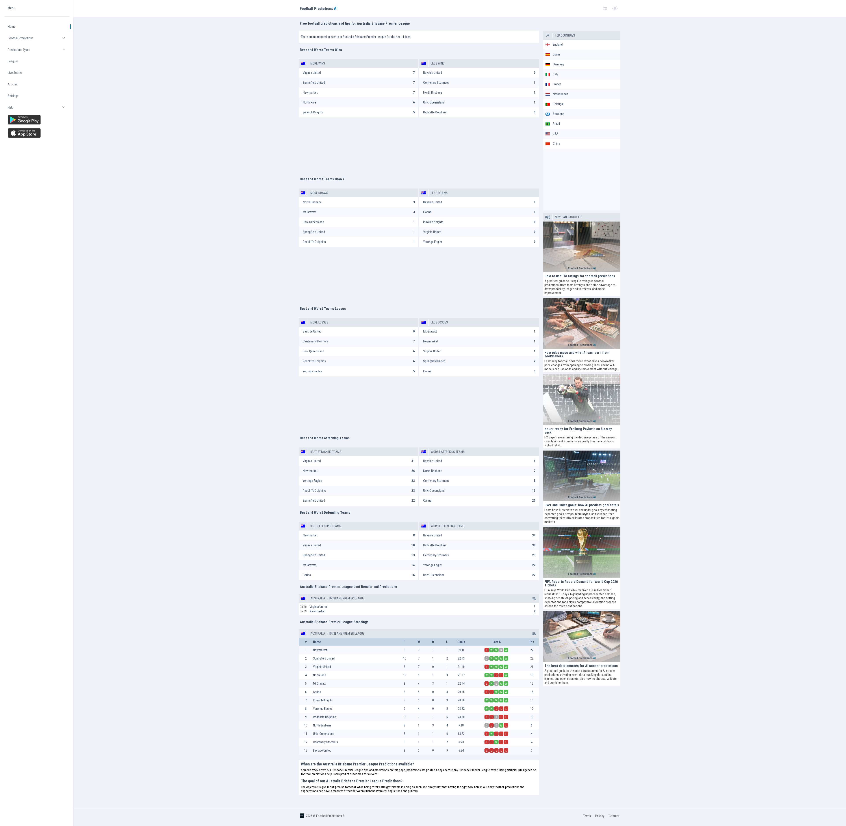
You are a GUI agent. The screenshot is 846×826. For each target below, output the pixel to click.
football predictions (313, 774)
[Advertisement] (419, 144)
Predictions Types (39, 51)
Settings (13, 96)
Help (39, 109)
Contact (614, 816)
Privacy (599, 816)
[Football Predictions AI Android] (37, 119)
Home (11, 27)
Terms (587, 816)
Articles (13, 84)
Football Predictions (39, 40)
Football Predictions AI (330, 816)
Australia (317, 598)
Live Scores (15, 73)
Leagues (13, 61)
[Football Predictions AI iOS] (37, 133)
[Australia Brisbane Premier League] (534, 598)
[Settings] (605, 8)
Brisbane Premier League (346, 598)
